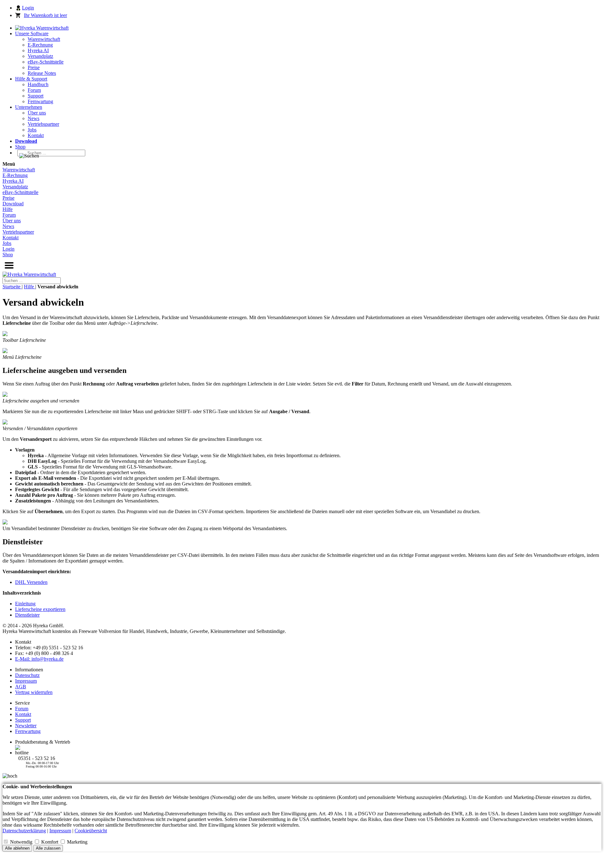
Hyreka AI (38, 50)
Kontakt (36, 135)
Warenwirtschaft (44, 39)
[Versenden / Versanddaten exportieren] (5, 422)
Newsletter (25, 725)
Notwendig (22, 842)
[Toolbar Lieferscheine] (5, 334)
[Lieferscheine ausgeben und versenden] (5, 395)
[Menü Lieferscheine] (5, 351)
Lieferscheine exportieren (40, 609)
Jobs (32, 129)
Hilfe (8, 209)
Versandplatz (40, 56)
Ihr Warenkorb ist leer (45, 15)
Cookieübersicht (91, 830)
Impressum (26, 681)
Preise (34, 67)
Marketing (77, 842)
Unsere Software (31, 33)
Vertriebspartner (43, 124)
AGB (20, 686)
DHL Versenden (31, 582)
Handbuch (38, 84)
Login (28, 7)
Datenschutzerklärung (24, 830)
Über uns (37, 112)
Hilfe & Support (31, 78)
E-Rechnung (40, 44)
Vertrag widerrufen (34, 692)
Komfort (50, 842)
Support (35, 95)
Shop (20, 146)
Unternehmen (28, 107)
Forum (34, 90)
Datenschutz (27, 675)
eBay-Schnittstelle (46, 61)
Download (13, 203)
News (33, 118)
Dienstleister (27, 615)
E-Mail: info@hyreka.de (39, 659)
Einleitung (25, 603)
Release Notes (42, 73)
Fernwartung (40, 101)
